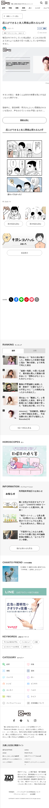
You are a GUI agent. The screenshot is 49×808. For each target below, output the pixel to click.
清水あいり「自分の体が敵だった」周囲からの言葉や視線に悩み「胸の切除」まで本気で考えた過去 (32, 361)
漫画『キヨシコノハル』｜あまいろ (14, 33)
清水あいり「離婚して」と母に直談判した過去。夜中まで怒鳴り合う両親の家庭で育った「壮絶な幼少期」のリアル (32, 402)
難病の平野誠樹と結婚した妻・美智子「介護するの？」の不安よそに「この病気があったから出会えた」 (32, 388)
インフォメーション (13, 703)
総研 (3, 8)
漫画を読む (24, 120)
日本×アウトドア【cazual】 (33, 756)
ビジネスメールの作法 (11, 647)
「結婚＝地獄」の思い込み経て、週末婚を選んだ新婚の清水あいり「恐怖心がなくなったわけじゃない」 (32, 375)
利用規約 (11, 792)
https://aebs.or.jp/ (40, 784)
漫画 (23, 8)
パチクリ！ (27, 759)
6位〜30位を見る (24, 428)
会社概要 (32, 794)
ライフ (33, 697)
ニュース (9, 677)
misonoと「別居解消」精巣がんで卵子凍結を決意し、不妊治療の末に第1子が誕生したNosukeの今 (32, 415)
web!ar (26, 750)
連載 (16, 8)
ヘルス (33, 690)
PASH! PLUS (28, 753)
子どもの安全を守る (10, 642)
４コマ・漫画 (42, 28)
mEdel (4, 753)
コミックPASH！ (8, 762)
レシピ (37, 8)
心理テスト (27, 647)
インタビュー (26, 642)
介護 (36, 642)
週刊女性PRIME (7, 750)
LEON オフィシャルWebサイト (12, 759)
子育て (8, 697)
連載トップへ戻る (12, 16)
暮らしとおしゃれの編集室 (11, 756)
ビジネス (34, 684)
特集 (10, 8)
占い (30, 8)
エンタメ (9, 690)
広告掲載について (37, 703)
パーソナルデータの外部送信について (28, 792)
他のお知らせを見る (24, 548)
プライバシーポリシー (20, 794)
